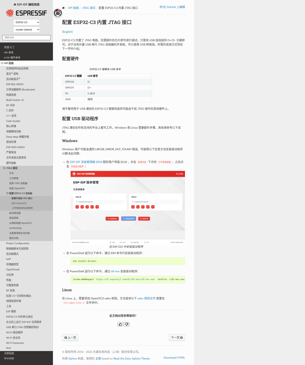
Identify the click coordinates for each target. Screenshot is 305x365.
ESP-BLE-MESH (14, 84)
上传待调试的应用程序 (22, 208)
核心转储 (11, 126)
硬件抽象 (11, 163)
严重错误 (11, 152)
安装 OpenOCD (17, 188)
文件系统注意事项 (16, 157)
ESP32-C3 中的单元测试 (19, 316)
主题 (98, 358)
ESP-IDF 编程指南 (28, 4)
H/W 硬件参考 (12, 57)
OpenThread (12, 269)
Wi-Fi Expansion (15, 343)
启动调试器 (15, 213)
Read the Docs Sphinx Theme (131, 358)
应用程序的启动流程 (17, 68)
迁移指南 (9, 353)
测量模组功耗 (13, 131)
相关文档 (13, 238)
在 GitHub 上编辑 (173, 7)
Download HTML (174, 357)
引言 (11, 173)
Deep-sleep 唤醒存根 (17, 137)
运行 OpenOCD (19, 203)
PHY (8, 348)
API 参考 (8, 52)
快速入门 (9, 47)
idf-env (115, 271)
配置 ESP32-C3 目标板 (20, 193)
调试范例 (13, 218)
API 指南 (9, 63)
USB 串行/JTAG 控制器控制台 (22, 327)
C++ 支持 (11, 115)
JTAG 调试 (11, 168)
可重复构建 (12, 285)
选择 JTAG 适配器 (18, 183)
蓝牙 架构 (12, 73)
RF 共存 (10, 105)
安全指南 (9, 358)
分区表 (10, 275)
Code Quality (13, 121)
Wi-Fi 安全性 (13, 338)
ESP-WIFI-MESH (15, 147)
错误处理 (11, 142)
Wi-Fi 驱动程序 (14, 332)
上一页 (71, 337)
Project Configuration (17, 243)
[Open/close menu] (2, 63)
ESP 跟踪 (11, 311)
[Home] (63, 7)
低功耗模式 (12, 254)
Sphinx (72, 358)
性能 (8, 280)
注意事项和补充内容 (19, 233)
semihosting (15, 228)
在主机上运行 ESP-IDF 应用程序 (23, 322)
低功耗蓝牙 (13, 78)
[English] (67, 31)
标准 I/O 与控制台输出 (18, 296)
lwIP (8, 259)
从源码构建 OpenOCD (20, 223)
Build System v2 (15, 100)
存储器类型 (12, 264)
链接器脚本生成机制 (17, 248)
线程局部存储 (13, 301)
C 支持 (9, 110)
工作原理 (13, 178)
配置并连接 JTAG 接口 (22, 198)
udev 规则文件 (146, 298)
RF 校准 (10, 290)
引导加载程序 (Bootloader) (20, 89)
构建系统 (11, 95)
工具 (8, 306)
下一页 (175, 337)
